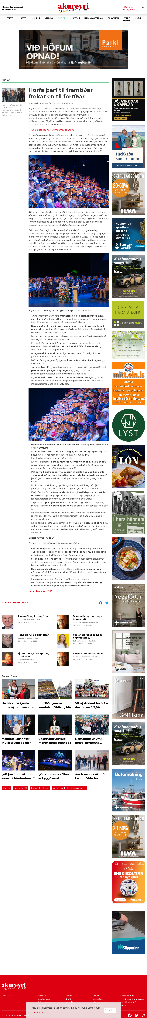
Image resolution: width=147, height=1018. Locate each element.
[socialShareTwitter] (107, 603)
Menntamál (20, 788)
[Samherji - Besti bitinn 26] (128, 559)
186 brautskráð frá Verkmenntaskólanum (52, 130)
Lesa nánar (37, 1012)
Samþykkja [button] (110, 1010)
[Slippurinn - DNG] (128, 933)
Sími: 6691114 (8, 996)
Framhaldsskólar (40, 788)
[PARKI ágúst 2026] (73, 49)
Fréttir (6, 788)
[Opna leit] (143, 7)
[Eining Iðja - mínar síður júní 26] (128, 384)
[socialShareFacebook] (100, 603)
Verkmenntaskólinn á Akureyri (69, 788)
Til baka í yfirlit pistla (15, 602)
